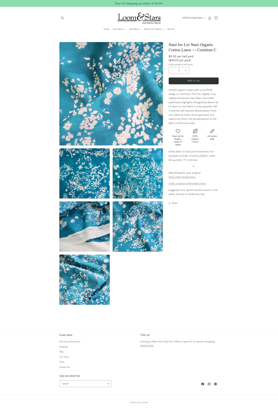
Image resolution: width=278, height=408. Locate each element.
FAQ (61, 352)
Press (61, 362)
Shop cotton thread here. (182, 177)
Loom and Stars (142, 402)
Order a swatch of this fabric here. (187, 183)
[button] (62, 18)
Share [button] (175, 203)
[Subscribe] (108, 383)
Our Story (64, 357)
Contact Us (64, 367)
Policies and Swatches (69, 342)
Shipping (63, 347)
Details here (146, 345)
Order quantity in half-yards (181, 65)
